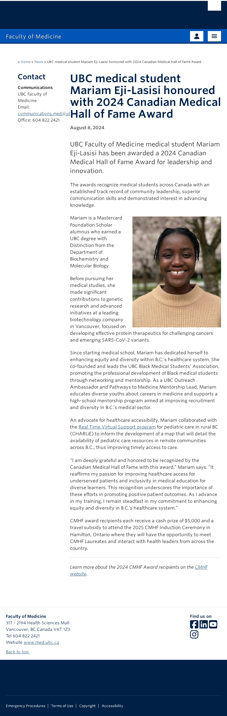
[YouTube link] (213, 626)
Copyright (87, 706)
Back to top (18, 651)
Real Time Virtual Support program (117, 427)
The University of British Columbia (97, 12)
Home (25, 62)
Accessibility (112, 706)
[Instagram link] (194, 636)
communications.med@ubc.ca (49, 113)
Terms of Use (62, 706)
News (38, 62)
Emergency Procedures (25, 706)
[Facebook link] (194, 626)
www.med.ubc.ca (41, 642)
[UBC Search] (214, 7)
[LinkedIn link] (204, 626)
